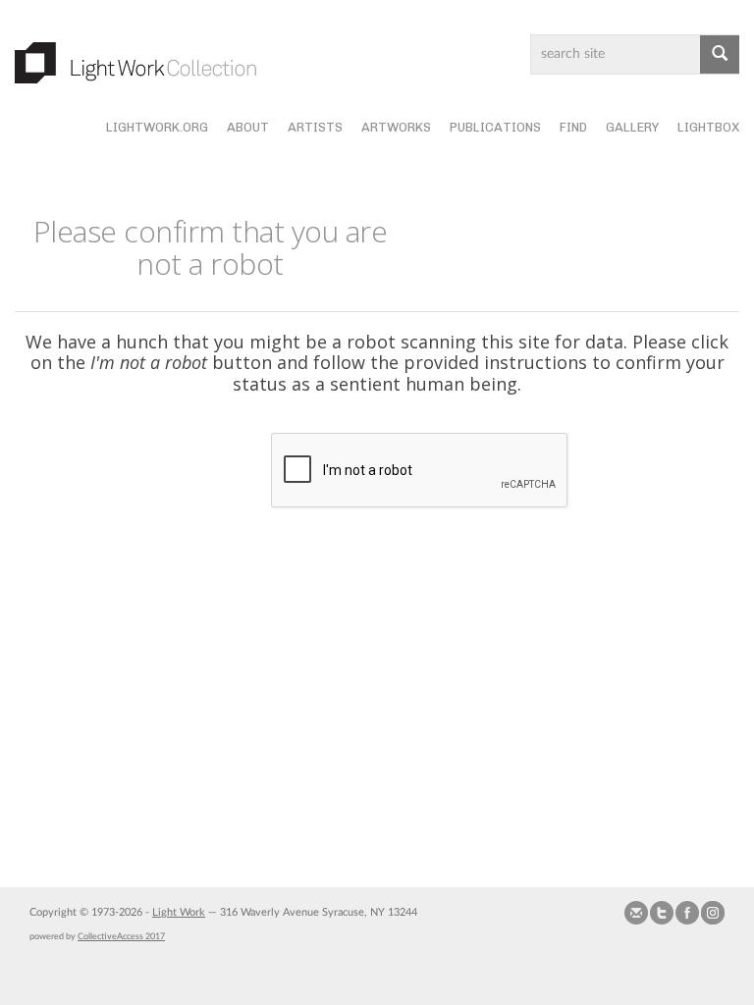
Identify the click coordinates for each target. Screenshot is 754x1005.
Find (573, 127)
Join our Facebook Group (687, 913)
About (248, 127)
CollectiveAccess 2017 (121, 936)
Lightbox (708, 127)
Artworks (396, 127)
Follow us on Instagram (713, 913)
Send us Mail (636, 913)
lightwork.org (157, 127)
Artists (315, 127)
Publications (495, 127)
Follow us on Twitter (661, 913)
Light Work (178, 912)
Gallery (632, 127)
